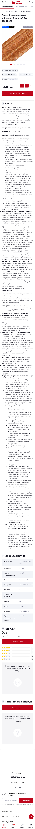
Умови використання (16, 804)
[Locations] (29, 2)
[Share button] (31, 86)
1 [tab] (11, 64)
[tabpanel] (17, 46)
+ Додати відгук (17, 642)
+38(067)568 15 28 (17, 777)
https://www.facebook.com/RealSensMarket (15, 787)
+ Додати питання (17, 708)
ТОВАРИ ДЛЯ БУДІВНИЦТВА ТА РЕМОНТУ (18, 11)
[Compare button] (27, 86)
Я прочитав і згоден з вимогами (19, 804)
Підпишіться (26, 800)
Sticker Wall (29, 74)
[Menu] (3, 2)
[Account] (33, 2)
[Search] (6, 2)
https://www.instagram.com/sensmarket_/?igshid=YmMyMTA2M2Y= (20, 787)
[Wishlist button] (22, 86)
